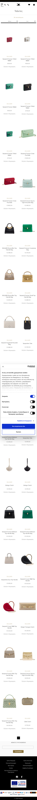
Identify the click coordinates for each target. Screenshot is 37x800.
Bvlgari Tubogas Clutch (27, 627)
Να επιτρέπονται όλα (18, 426)
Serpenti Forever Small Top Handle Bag (27, 296)
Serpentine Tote (27, 343)
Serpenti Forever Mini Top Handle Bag (9, 674)
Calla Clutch (27, 722)
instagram (17, 777)
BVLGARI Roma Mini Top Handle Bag (9, 249)
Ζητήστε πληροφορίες (9, 66)
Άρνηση (18, 432)
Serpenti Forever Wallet (9, 107)
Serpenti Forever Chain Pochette (27, 154)
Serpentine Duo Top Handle (9, 580)
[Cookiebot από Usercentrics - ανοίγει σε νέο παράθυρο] (27, 366)
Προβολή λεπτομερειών (24, 420)
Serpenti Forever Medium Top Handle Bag (9, 438)
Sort (27, 21)
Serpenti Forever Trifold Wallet (9, 60)
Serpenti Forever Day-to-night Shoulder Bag (27, 201)
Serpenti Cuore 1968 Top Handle (27, 580)
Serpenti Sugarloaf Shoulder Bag (9, 343)
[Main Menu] (2, 4)
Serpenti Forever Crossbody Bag (27, 249)
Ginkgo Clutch (9, 485)
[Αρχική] (18, 5)
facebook (22, 777)
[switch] (32, 401)
